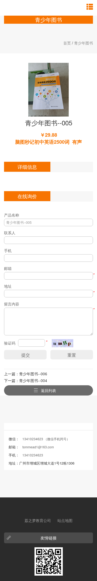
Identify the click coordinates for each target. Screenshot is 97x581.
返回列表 (48, 390)
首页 (67, 43)
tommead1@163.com (38, 447)
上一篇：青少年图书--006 (25, 373)
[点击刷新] (62, 343)
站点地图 (64, 520)
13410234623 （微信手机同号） (46, 438)
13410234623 (32, 455)
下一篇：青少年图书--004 (25, 380)
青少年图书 (83, 43)
